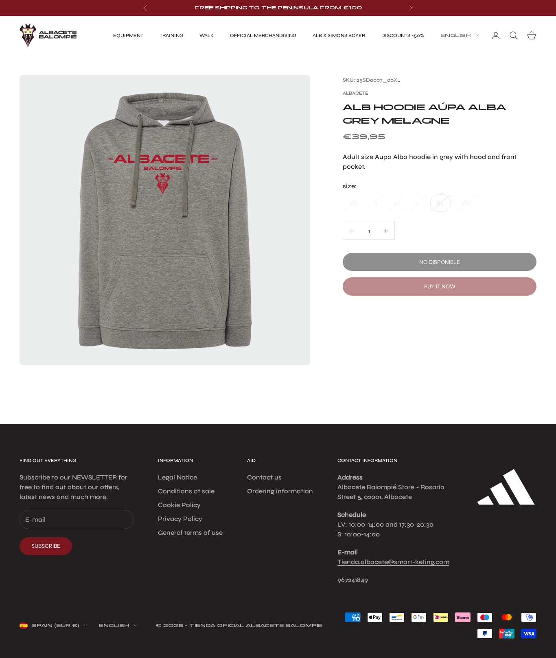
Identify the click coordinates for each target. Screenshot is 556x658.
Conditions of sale (186, 491)
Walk (206, 35)
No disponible (439, 262)
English (455, 35)
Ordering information (280, 491)
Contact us (264, 477)
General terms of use (190, 532)
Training (171, 35)
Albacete (355, 93)
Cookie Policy (179, 505)
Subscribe (45, 546)
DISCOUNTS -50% (402, 35)
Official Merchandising (263, 35)
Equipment (128, 35)
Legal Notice (177, 477)
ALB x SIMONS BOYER (339, 35)
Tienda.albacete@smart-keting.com (393, 562)
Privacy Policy (180, 519)
